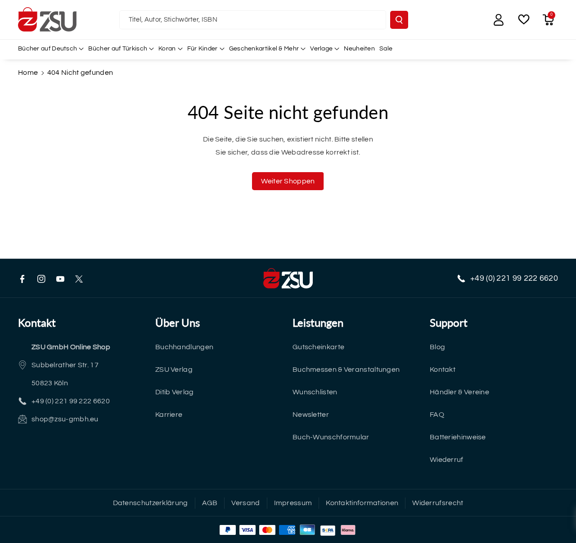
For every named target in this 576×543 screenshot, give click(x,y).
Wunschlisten (315, 392)
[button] (548, 20)
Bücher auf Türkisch (117, 49)
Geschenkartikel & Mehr (264, 49)
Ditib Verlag (174, 392)
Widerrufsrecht (437, 502)
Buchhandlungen (184, 347)
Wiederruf (447, 459)
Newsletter (310, 414)
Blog (437, 347)
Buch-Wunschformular (330, 437)
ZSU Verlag (174, 369)
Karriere (168, 414)
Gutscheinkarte (318, 347)
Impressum (293, 502)
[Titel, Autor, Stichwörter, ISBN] (399, 20)
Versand (245, 502)
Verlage (321, 49)
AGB (210, 502)
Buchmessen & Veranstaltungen (346, 369)
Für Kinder (202, 49)
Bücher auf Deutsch (47, 49)
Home (28, 72)
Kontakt (442, 369)
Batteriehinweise (458, 437)
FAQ (437, 414)
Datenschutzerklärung (150, 502)
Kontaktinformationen (362, 502)
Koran (167, 49)
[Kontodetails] (498, 20)
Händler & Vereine (459, 392)
